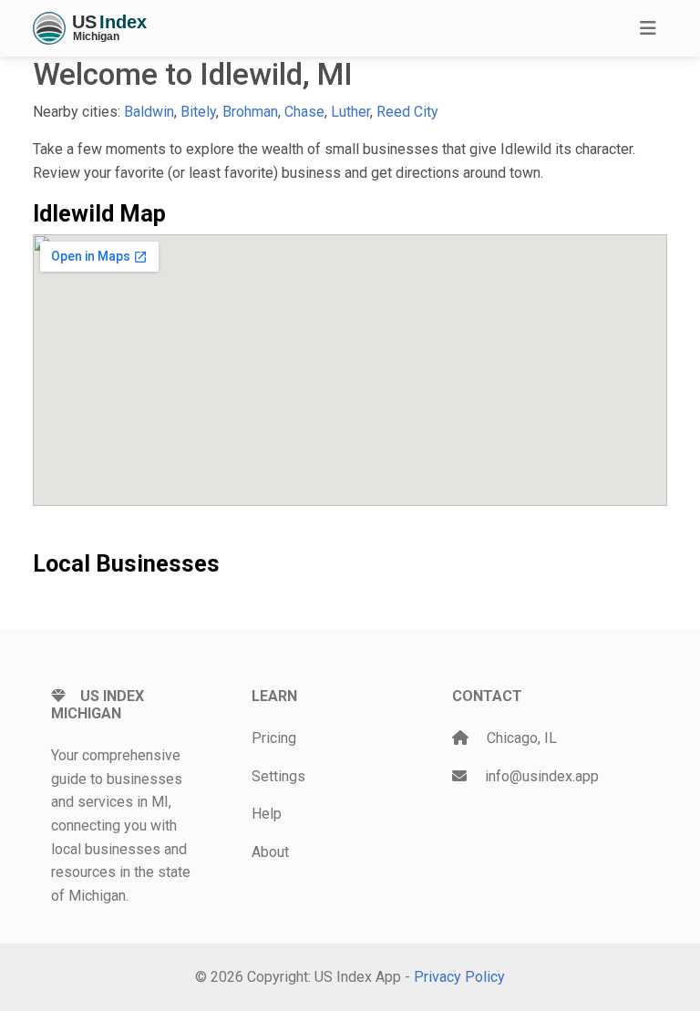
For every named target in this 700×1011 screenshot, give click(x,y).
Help (267, 813)
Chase (304, 111)
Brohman (250, 111)
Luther (350, 111)
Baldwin (149, 111)
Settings (278, 776)
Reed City (407, 111)
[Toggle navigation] (648, 28)
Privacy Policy (459, 976)
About (270, 852)
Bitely (198, 111)
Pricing (274, 738)
